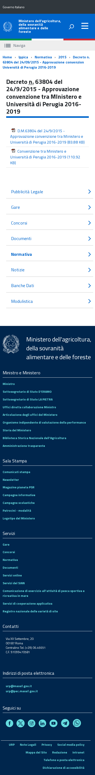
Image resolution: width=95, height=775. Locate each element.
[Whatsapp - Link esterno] (77, 724)
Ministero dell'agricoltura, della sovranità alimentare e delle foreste (40, 26)
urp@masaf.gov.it (19, 686)
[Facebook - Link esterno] (9, 724)
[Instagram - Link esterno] (31, 724)
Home (7, 57)
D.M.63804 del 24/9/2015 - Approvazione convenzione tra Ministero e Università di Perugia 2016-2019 (47, 136)
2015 (62, 57)
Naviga (18, 45)
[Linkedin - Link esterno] (42, 724)
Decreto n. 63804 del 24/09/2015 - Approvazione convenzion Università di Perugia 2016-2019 (46, 62)
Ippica (23, 57)
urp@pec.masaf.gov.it (22, 691)
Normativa (43, 57)
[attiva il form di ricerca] (71, 27)
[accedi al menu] (84, 26)
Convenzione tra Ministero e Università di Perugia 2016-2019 (45, 157)
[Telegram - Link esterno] (65, 724)
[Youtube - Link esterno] (53, 724)
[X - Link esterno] (21, 724)
